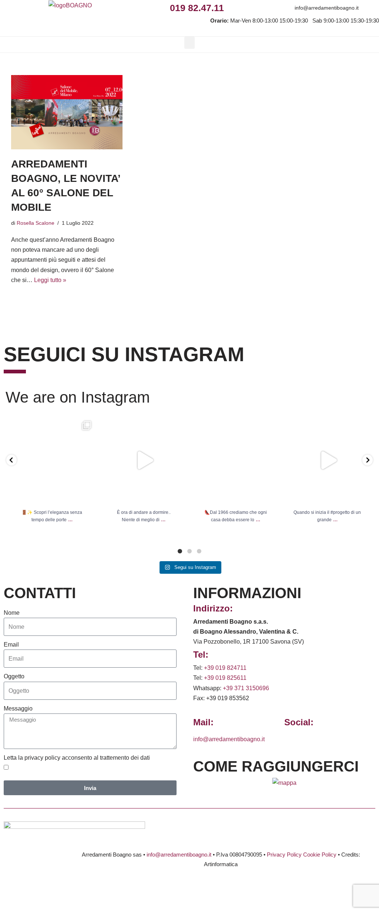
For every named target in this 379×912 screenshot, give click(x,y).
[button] (189, 43)
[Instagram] (248, 7)
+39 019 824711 (225, 668)
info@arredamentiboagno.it (327, 8)
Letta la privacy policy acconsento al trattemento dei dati (77, 758)
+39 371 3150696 (246, 688)
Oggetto (14, 676)
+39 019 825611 (225, 678)
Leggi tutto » (50, 280)
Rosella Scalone (35, 223)
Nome (12, 613)
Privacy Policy (284, 854)
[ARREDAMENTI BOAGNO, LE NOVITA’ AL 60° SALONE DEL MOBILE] (67, 112)
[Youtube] (281, 7)
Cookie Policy (319, 854)
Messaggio (18, 708)
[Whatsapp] (265, 7)
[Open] (51, 460)
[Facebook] (232, 7)
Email (11, 644)
